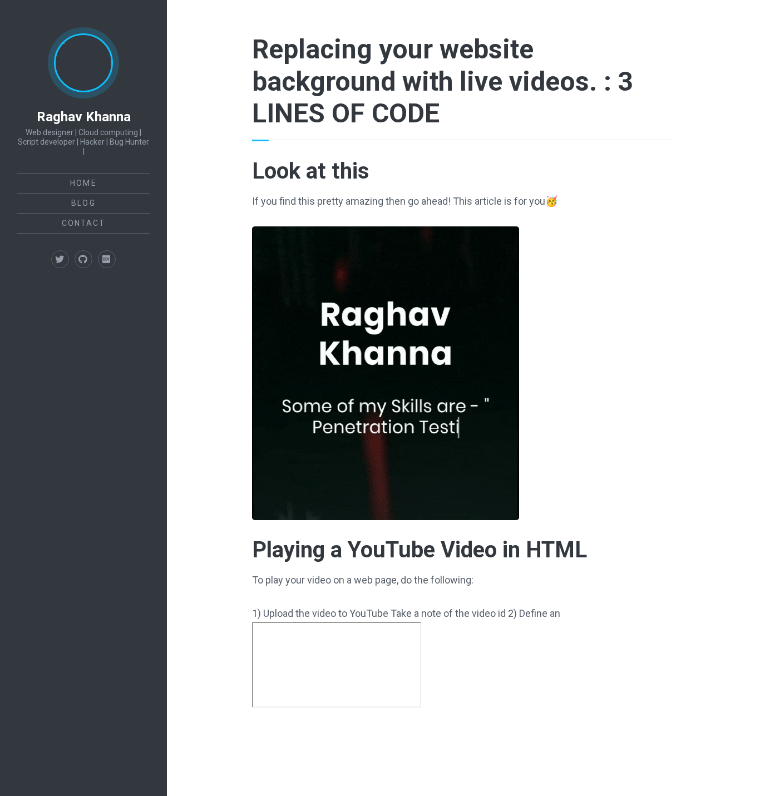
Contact (84, 223)
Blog (83, 203)
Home (83, 183)
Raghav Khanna (84, 117)
